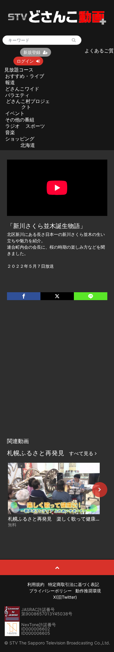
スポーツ (35, 126)
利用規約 (35, 584)
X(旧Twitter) (65, 597)
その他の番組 (19, 120)
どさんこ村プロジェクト (28, 104)
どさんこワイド (22, 89)
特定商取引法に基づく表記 (73, 584)
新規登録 (31, 52)
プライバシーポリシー (50, 590)
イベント (15, 113)
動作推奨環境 (88, 590)
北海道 (27, 145)
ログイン (25, 61)
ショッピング (19, 139)
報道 (10, 82)
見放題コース (18, 70)
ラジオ (12, 126)
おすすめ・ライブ (24, 76)
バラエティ (17, 95)
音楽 (10, 132)
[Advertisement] (57, 375)
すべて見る (82, 453)
